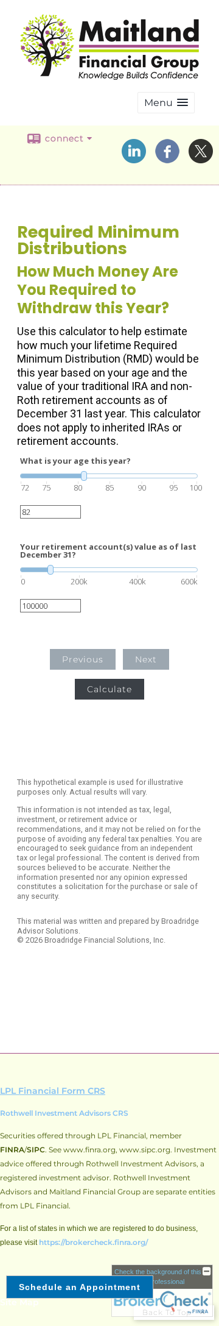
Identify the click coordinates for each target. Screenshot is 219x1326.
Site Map (19, 1302)
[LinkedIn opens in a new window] (134, 159)
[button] (166, 102)
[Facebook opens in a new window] (167, 159)
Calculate (109, 689)
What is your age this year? (75, 461)
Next (146, 659)
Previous (82, 659)
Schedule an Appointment (80, 1287)
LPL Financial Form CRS (52, 1090)
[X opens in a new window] (201, 159)
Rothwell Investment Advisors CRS (64, 1113)
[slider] (109, 475)
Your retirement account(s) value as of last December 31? (108, 551)
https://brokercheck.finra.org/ (93, 1242)
